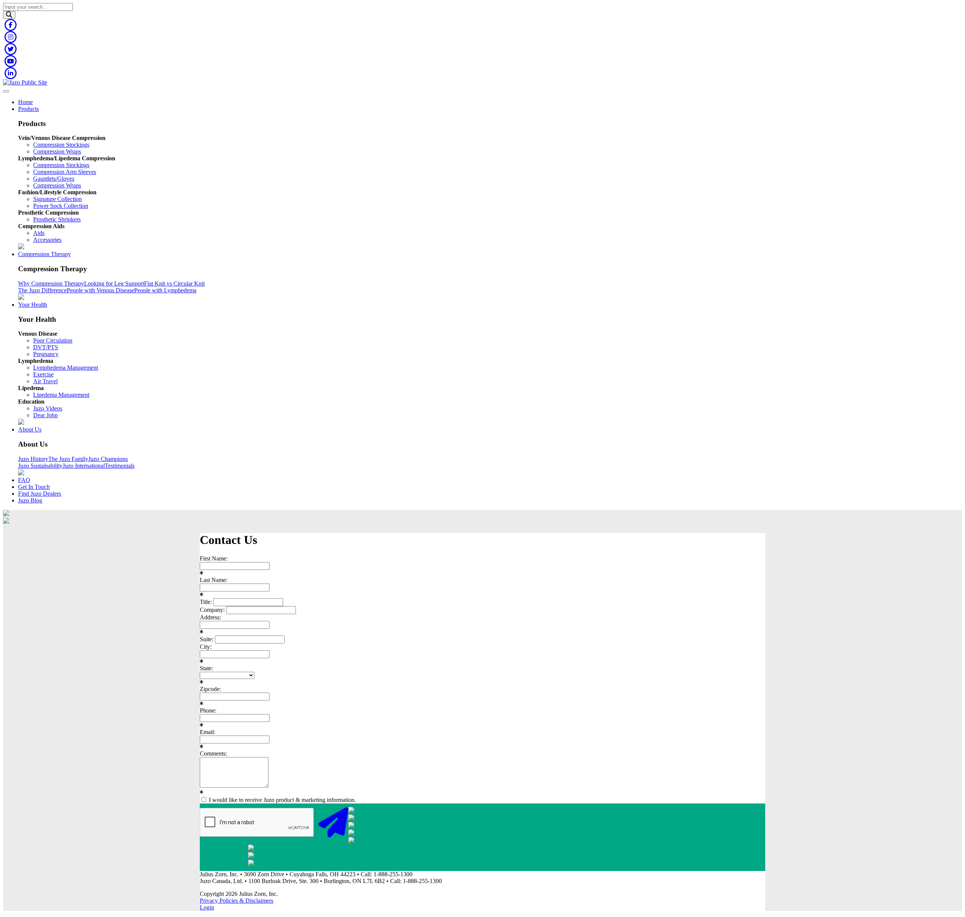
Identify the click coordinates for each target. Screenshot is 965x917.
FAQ (24, 480)
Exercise (43, 374)
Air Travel (45, 381)
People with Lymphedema (165, 290)
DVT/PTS (45, 347)
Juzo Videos (47, 408)
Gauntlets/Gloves (53, 178)
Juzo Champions (108, 459)
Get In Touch (34, 487)
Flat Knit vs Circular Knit (174, 283)
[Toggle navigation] (6, 91)
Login (207, 907)
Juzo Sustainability (40, 465)
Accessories (47, 240)
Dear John (45, 415)
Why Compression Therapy (51, 283)
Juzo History (33, 459)
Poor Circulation (52, 340)
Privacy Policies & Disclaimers (236, 900)
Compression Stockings (61, 144)
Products (28, 109)
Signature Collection (57, 199)
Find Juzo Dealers (39, 493)
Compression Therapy (44, 254)
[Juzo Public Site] (25, 82)
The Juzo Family (68, 459)
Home (25, 102)
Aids (38, 233)
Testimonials (120, 465)
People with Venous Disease (100, 290)
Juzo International (84, 465)
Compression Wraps (57, 151)
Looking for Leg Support (114, 283)
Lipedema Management (61, 395)
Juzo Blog (30, 500)
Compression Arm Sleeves (64, 172)
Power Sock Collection (60, 206)
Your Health (32, 304)
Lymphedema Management (65, 367)
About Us (29, 429)
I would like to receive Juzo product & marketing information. (281, 800)
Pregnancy (45, 354)
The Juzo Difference (42, 290)
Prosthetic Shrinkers (57, 219)
